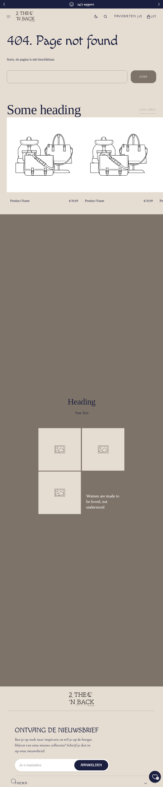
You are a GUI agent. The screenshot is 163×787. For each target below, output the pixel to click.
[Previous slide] (4, 4)
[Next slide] (159, 4)
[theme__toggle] (96, 16)
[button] (105, 16)
